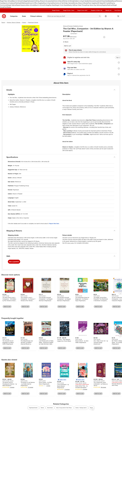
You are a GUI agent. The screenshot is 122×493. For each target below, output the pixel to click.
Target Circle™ (56, 10)
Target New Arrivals (6, 1)
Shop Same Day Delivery (94, 5)
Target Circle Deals (61, 5)
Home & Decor (58, 1)
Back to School (17, 1)
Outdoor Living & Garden (81, 1)
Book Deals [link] (50, 407)
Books (24, 22)
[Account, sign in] (109, 16)
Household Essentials (101, 1)
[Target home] (4, 16)
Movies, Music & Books (80, 3)
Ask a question (14, 262)
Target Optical (11, 5)
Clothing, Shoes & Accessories (43, 1)
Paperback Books (33, 22)
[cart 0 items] (118, 16)
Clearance (23, 5)
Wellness (25, 3)
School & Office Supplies (35, 3)
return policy (70, 243)
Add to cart (67, 46)
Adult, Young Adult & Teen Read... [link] (64, 407)
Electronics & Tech (58, 3)
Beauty (114, 1)
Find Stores (7, 7)
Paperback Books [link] (33, 407)
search (100, 16)
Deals (18, 5)
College (24, 1)
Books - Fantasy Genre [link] (81, 407)
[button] (70, 33)
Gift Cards (106, 3)
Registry (104, 5)
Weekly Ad (70, 5)
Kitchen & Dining (68, 1)
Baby (110, 1)
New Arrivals (31, 5)
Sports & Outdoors (9, 3)
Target (3, 22)
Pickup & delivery (36, 16)
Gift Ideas (100, 3)
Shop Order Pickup (80, 5)
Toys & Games (48, 3)
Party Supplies (92, 3)
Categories (14, 16)
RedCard (110, 5)
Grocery (91, 1)
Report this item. (54, 223)
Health (20, 3)
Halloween (30, 1)
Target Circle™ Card (68, 10)
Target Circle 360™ (82, 10)
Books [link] (42, 407)
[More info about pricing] (104, 37)
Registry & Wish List (96, 10)
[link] (70, 33)
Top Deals (52, 5)
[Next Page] (120, 293)
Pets (16, 3)
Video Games (68, 3)
